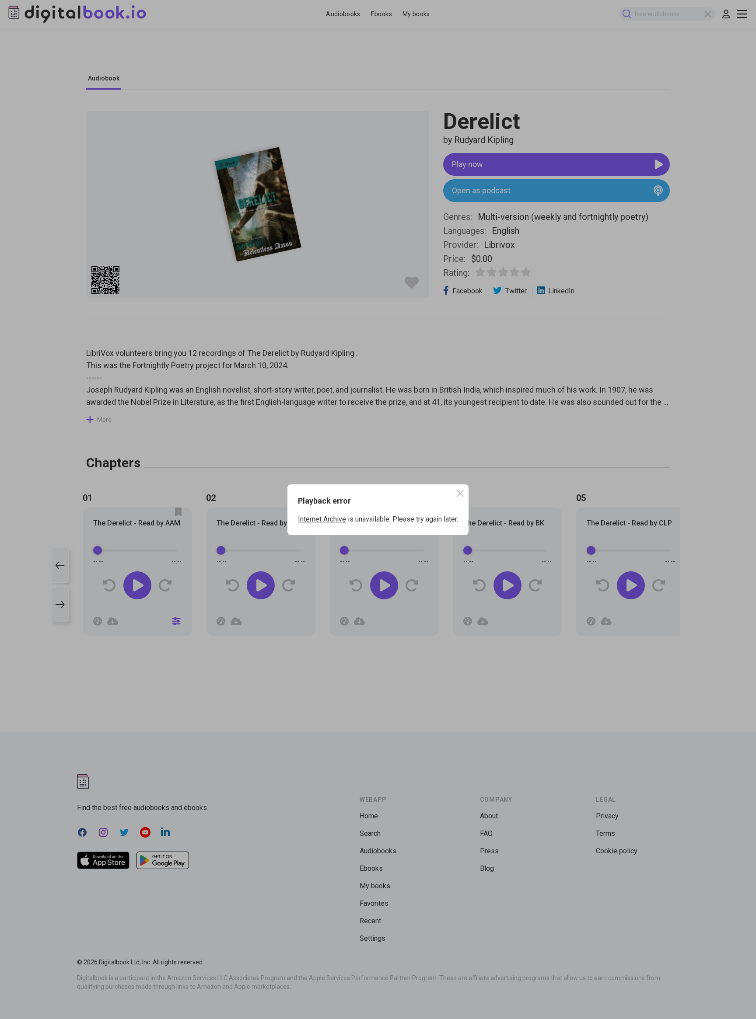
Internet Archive (322, 519)
